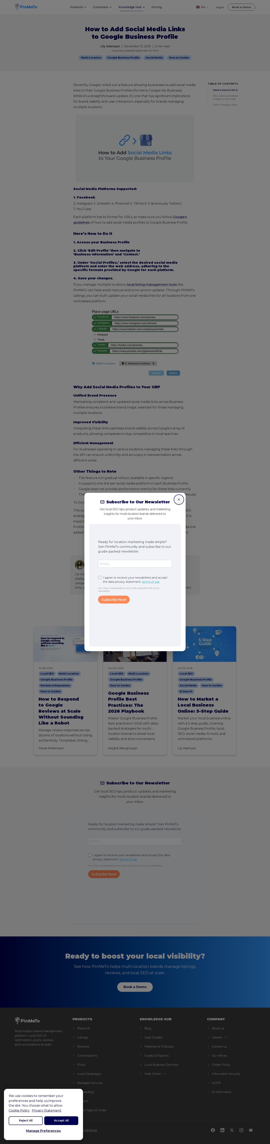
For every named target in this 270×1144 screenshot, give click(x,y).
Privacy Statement (46, 1110)
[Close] (179, 499)
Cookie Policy (19, 1110)
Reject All (26, 1120)
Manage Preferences (43, 1131)
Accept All (61, 1120)
